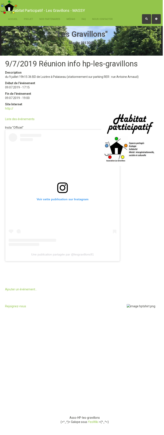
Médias (71, 19)
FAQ (84, 19)
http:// (9, 108)
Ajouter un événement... (21, 289)
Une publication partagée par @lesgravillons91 (62, 254)
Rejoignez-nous (15, 306)
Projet (28, 19)
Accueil (13, 19)
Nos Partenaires (49, 19)
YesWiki (93, 422)
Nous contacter (102, 19)
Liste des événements (20, 119)
